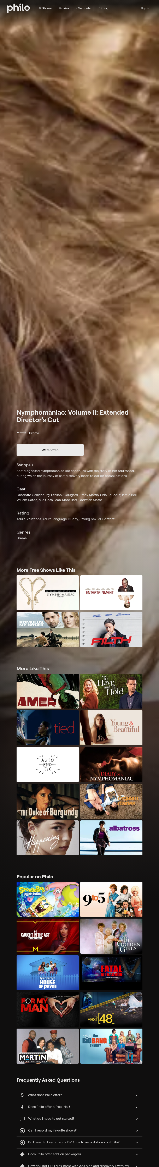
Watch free (50, 450)
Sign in (145, 8)
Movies (64, 8)
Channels (83, 8)
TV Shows (44, 8)
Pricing (103, 8)
